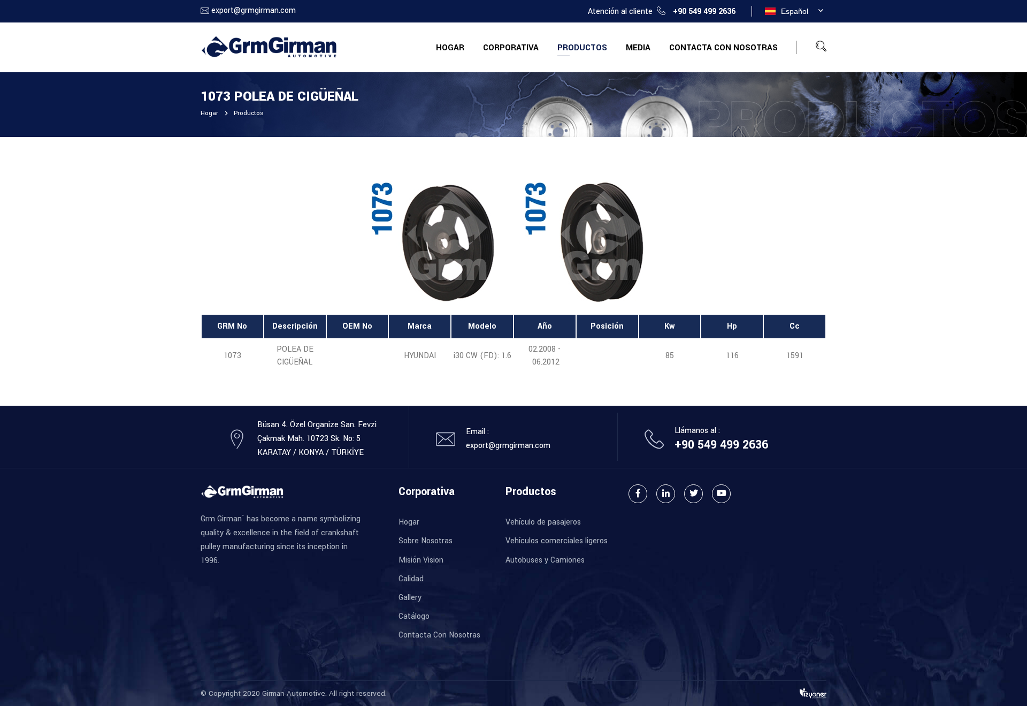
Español (794, 11)
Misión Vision (420, 560)
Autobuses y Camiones (545, 560)
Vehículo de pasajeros (543, 522)
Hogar (450, 48)
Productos (582, 48)
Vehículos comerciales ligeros (556, 540)
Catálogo (414, 616)
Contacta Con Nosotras (723, 48)
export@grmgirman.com (253, 10)
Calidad (411, 578)
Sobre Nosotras (425, 540)
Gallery (409, 597)
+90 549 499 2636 (704, 11)
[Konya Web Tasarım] (813, 693)
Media (638, 48)
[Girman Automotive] (269, 46)
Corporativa (511, 48)
